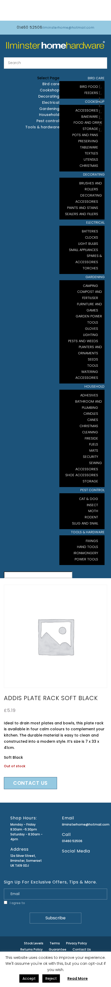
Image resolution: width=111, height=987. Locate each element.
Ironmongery (86, 553)
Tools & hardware (88, 532)
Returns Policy (31, 949)
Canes (92, 419)
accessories (86, 377)
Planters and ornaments (90, 350)
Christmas (89, 426)
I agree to (28, 903)
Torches (90, 268)
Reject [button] (51, 978)
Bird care (50, 84)
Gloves (91, 328)
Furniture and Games (89, 307)
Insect (92, 505)
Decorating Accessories (88, 198)
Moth (93, 510)
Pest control (92, 490)
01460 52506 (72, 841)
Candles (90, 413)
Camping (90, 285)
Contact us (30, 783)
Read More (77, 978)
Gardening (95, 277)
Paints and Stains (82, 207)
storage (90, 481)
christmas (89, 165)
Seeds (93, 359)
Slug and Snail (85, 523)
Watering (89, 371)
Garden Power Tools (89, 319)
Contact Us (82, 949)
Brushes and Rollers (90, 186)
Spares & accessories (88, 258)
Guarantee (57, 949)
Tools (92, 365)
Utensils (91, 159)
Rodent (91, 517)
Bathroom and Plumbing (88, 404)
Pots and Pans (85, 134)
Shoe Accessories (81, 475)
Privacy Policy (36, 903)
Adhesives (89, 395)
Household (94, 386)
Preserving (88, 141)
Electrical (95, 222)
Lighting (90, 334)
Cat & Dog (88, 498)
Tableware (89, 147)
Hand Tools (87, 546)
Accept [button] (29, 978)
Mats (93, 450)
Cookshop (49, 90)
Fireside (91, 438)
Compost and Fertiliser (89, 294)
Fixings (92, 540)
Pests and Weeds (83, 341)
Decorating (94, 174)
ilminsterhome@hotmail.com (80, 824)
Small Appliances (83, 249)
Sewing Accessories (88, 466)
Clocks (91, 237)
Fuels (93, 444)
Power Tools (86, 559)
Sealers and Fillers (81, 214)
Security (90, 456)
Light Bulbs (88, 243)
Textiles (91, 153)
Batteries (90, 231)
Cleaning (90, 432)
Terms (55, 943)
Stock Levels (33, 943)
